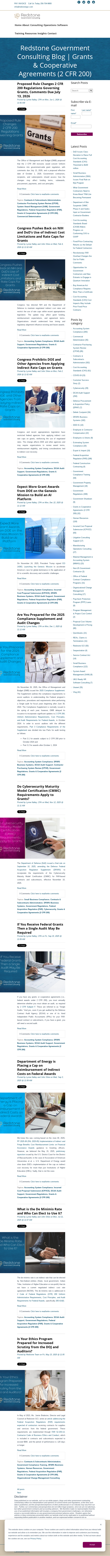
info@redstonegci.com (23, 7)
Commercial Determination (29, 216)
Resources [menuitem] (31, 33)
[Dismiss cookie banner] (101, 1524)
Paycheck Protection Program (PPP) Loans (82, 602)
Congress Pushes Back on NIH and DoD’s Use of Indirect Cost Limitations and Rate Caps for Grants (41, 234)
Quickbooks (80, 633)
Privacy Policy (35, 1539)
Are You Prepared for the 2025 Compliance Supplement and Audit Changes (41, 618)
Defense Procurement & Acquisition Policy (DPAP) (82, 404)
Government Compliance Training (32, 1465)
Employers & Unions (83, 438)
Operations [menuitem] (50, 25)
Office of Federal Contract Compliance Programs (81, 579)
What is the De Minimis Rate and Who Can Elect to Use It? (39, 1211)
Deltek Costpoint (82, 412)
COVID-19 (79, 375)
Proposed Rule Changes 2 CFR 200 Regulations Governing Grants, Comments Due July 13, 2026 (40, 90)
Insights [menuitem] (42, 33)
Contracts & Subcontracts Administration (42, 200)
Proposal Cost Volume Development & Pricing (82, 625)
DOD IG (78, 425)
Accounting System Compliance (38, 341)
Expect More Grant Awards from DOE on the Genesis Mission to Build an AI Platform (38, 492)
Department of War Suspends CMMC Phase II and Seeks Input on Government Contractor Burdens (82, 209)
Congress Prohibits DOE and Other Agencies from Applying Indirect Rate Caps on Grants (40, 363)
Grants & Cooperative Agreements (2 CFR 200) (37, 213)
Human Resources (34, 1468)
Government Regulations (36, 344)
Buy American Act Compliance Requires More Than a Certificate (83, 288)
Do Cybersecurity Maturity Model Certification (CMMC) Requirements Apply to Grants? (39, 792)
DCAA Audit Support (44, 596)
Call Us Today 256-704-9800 (40, 3)
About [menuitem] (25, 25)
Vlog (76, 692)
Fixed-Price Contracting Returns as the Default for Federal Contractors (83, 244)
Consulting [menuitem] (36, 25)
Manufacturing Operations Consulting (82, 548)
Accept (92, 1545)
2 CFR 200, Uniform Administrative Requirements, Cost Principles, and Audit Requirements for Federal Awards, (41, 717)
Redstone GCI (81, 646)
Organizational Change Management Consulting (38, 1478)
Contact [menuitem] (52, 33)
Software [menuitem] (62, 25)
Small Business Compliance (36, 899)
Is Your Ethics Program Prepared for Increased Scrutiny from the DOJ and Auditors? (38, 1345)
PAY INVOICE (20, 3)
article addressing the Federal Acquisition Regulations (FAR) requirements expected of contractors (41, 1422)
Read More (21, 189)
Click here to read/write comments (45, 194)
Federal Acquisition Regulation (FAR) (45, 210)
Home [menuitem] (18, 25)
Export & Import (81, 450)
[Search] (91, 90)
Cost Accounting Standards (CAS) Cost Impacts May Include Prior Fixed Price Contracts (82, 303)
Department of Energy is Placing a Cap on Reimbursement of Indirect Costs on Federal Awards (38, 1067)
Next (19, 1493)
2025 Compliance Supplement (52, 690)
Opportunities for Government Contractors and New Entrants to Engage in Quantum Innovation (82, 274)
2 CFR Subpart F (27, 1007)
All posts (20, 1489)
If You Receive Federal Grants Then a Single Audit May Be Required (40, 928)
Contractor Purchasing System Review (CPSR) (37, 203)
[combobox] (80, 90)
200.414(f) (60, 1301)
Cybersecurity (50, 909)
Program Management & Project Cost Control (82, 613)
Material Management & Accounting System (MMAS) (83, 560)
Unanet (78, 687)
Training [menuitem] (19, 33)
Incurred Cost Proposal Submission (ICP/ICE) (82, 529)
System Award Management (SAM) (32, 207)
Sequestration (80, 650)
